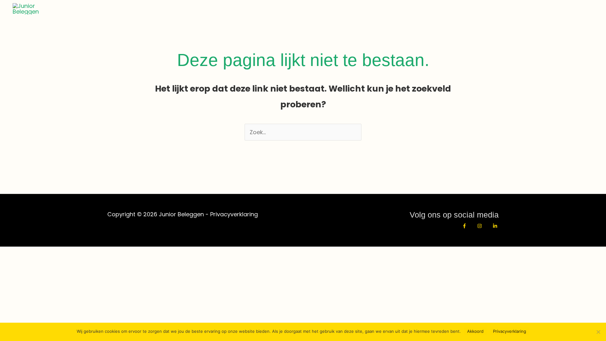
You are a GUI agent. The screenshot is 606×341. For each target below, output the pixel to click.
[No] (598, 332)
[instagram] (483, 226)
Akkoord (475, 331)
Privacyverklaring (234, 214)
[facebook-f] (468, 226)
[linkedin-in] (496, 226)
